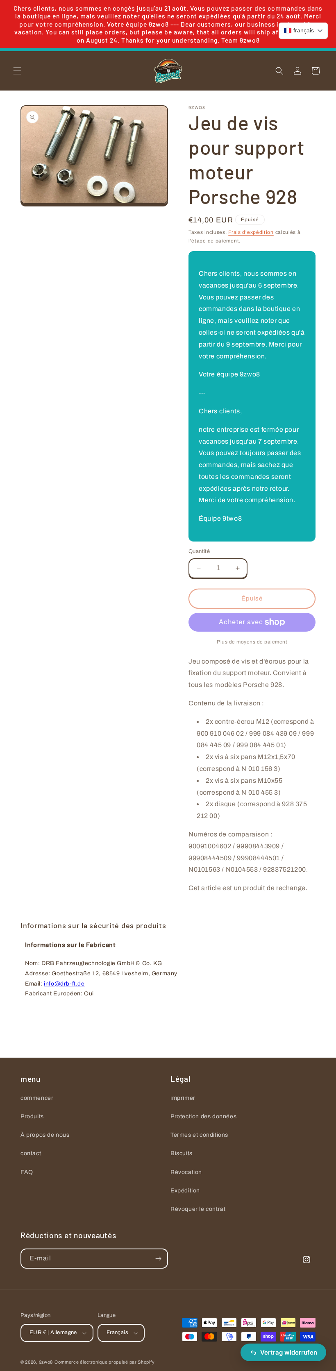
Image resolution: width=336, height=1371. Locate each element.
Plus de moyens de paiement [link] (252, 642)
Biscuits (181, 1153)
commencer (36, 1098)
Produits (32, 1116)
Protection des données (203, 1116)
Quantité (199, 551)
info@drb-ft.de (64, 984)
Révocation (186, 1172)
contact (30, 1153)
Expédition (185, 1190)
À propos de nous (45, 1135)
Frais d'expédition (251, 232)
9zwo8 (46, 1362)
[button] (17, 71)
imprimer (182, 1098)
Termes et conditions (199, 1135)
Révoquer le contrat (197, 1209)
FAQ (26, 1172)
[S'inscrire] (158, 1259)
